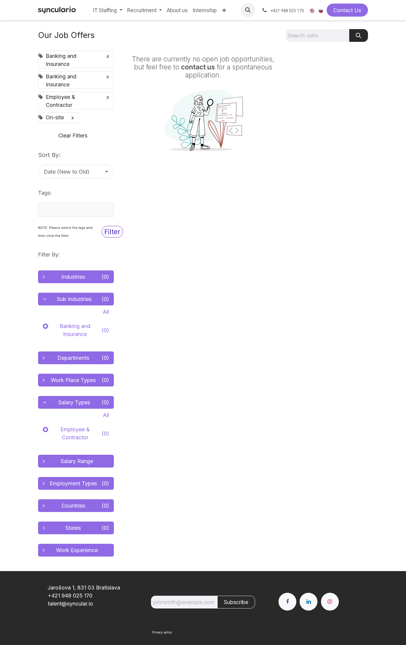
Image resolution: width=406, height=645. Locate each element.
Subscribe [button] (236, 602)
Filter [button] (112, 232)
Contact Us (347, 10)
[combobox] (76, 210)
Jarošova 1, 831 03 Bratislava (84, 587)
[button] (248, 10)
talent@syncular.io (69, 603)
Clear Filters (72, 135)
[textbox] (72, 209)
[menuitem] (107, 10)
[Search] (358, 35)
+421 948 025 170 (69, 595)
